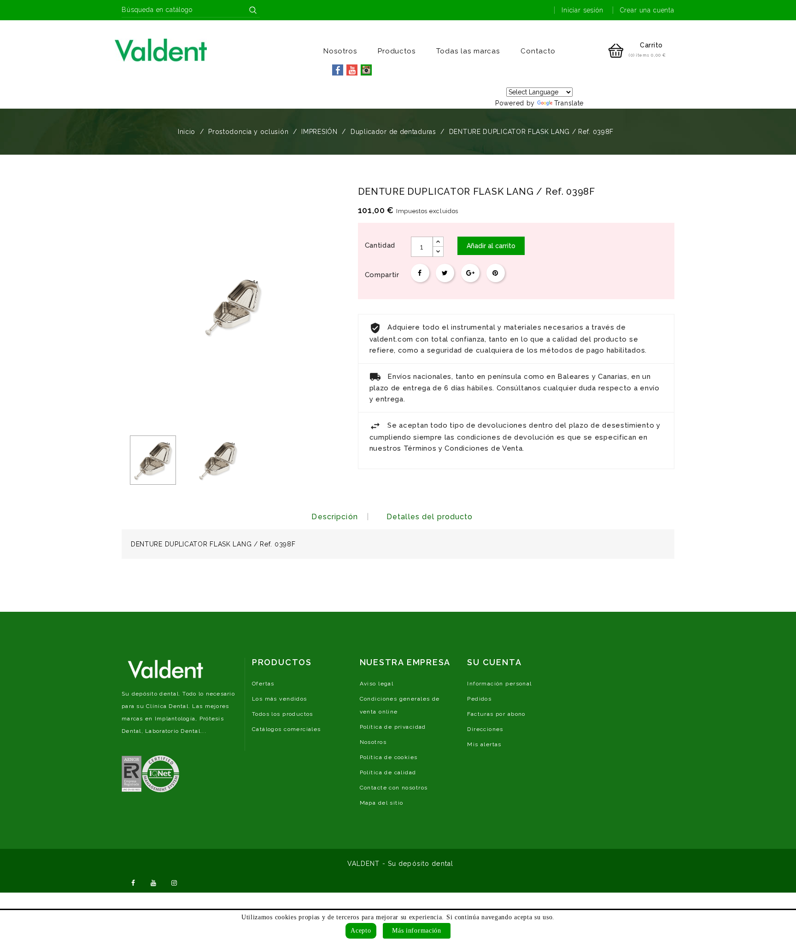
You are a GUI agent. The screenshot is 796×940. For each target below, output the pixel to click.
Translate (569, 103)
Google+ (470, 273)
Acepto (361, 930)
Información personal (499, 683)
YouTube (154, 882)
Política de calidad (388, 772)
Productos (397, 51)
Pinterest (495, 273)
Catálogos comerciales (286, 729)
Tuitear (445, 273)
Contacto (538, 51)
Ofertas (263, 683)
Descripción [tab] (334, 516)
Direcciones (485, 729)
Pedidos (479, 699)
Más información (416, 930)
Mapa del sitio (382, 803)
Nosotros (340, 51)
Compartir (420, 273)
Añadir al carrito (491, 246)
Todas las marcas (468, 51)
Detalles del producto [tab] (429, 516)
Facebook (133, 882)
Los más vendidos (279, 699)
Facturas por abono (496, 714)
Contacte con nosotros (394, 787)
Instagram (174, 882)
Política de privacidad (393, 727)
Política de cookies (389, 757)
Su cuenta (494, 662)
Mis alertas (484, 744)
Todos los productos (282, 714)
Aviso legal (377, 683)
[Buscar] (253, 10)
